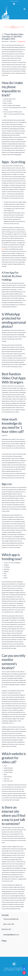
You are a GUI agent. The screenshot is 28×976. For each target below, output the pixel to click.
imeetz (3, 249)
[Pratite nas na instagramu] (24, 973)
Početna (6, 968)
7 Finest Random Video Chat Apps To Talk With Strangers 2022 (14, 27)
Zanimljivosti (11, 970)
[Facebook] (14, 4)
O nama (18, 970)
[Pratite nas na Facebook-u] (24, 968)
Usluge (5, 970)
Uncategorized (21, 41)
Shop (11, 968)
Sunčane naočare (19, 969)
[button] (24, 9)
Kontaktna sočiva (9, 969)
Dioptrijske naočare (18, 968)
